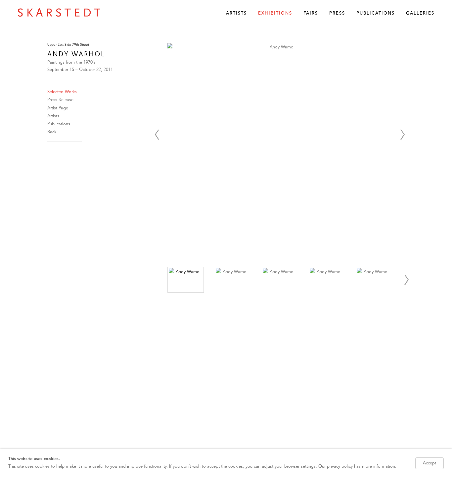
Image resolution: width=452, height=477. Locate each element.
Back (51, 132)
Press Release (60, 100)
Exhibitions (275, 13)
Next (402, 134)
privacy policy (340, 466)
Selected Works (62, 92)
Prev (157, 134)
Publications (375, 13)
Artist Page (57, 108)
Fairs (310, 13)
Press (337, 13)
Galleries (420, 13)
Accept (429, 463)
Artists (236, 13)
